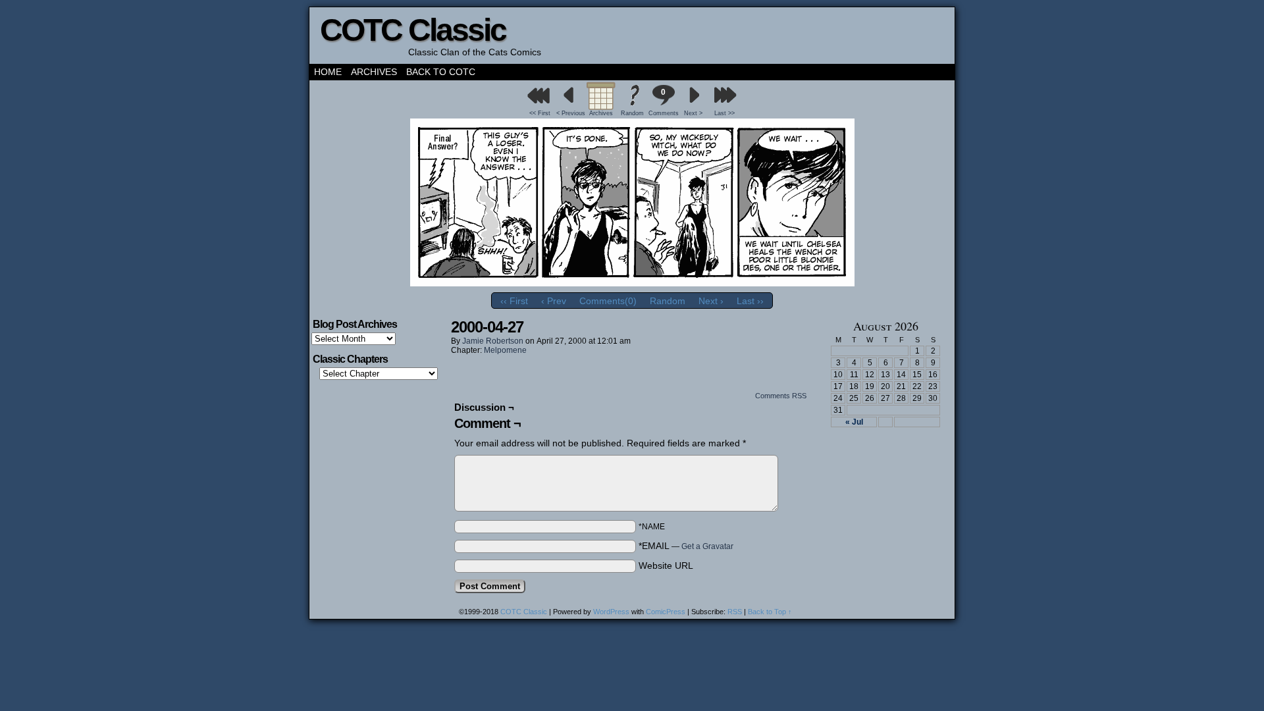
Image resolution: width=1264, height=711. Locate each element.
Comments (662, 102)
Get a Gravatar (707, 546)
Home (328, 71)
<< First (539, 113)
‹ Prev (553, 301)
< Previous (570, 113)
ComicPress (665, 612)
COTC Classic (413, 30)
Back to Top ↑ (770, 612)
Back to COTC (440, 71)
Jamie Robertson (492, 341)
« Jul (854, 422)
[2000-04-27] (632, 283)
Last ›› (750, 301)
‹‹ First (514, 301)
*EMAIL (686, 545)
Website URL (666, 565)
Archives (374, 71)
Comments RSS (780, 396)
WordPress (611, 612)
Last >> (724, 113)
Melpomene (505, 350)
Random (632, 113)
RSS (734, 612)
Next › (711, 301)
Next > (693, 113)
